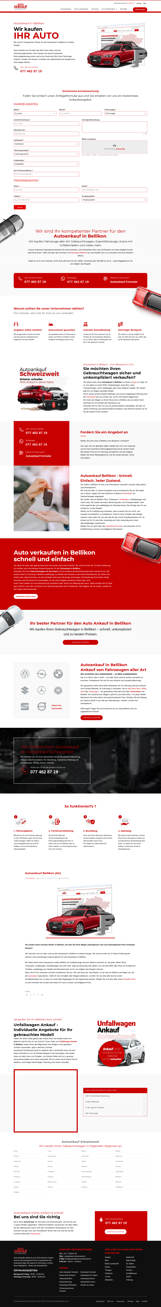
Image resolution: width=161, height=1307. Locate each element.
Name (17, 186)
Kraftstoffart (19, 160)
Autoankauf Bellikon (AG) (43, 873)
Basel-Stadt (130, 1260)
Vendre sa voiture (87, 1285)
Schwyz (129, 1270)
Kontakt (139, 3)
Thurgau (108, 1270)
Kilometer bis (20, 130)
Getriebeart (19, 140)
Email (85, 186)
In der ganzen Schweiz (95, 1107)
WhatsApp (72, 278)
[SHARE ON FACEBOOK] (30, 995)
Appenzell (130, 1257)
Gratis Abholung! (92, 1102)
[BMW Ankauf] (58, 674)
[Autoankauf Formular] (106, 278)
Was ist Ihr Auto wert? (119, 278)
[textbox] (33, 113)
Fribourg (129, 1280)
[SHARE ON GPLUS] (34, 995)
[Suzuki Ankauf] (25, 690)
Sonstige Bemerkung (91, 120)
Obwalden (109, 1280)
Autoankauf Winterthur (68, 1285)
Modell (62, 110)
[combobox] (35, 113)
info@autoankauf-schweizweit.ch (78, 1259)
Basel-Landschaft (112, 1264)
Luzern (107, 1276)
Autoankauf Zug (65, 1282)
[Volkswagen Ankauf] (25, 674)
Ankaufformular (129, 979)
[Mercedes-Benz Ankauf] (41, 690)
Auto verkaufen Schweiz (68, 1272)
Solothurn (108, 1273)
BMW (144, 689)
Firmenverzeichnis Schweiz (66, 1289)
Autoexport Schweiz (88, 1272)
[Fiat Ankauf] (58, 690)
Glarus (107, 1267)
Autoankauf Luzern (87, 1282)
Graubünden (131, 1267)
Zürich (128, 1276)
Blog (144, 3)
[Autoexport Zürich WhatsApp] (63, 278)
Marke (17, 110)
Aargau (134, 382)
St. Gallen (130, 1264)
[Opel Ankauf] (41, 674)
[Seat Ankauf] (25, 706)
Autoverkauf (35, 1234)
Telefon (17, 196)
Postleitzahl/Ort (88, 196)
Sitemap (130, 1301)
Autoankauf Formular (124, 281)
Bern (107, 1260)
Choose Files (120, 149)
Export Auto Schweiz (67, 1275)
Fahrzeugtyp (110, 110)
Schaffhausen (131, 1273)
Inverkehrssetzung (22, 120)
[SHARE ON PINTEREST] (38, 995)
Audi (82, 692)
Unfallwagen (124, 499)
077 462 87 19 (130, 3)
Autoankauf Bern (65, 1278)
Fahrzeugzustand (21, 150)
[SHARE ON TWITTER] (26, 995)
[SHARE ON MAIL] (42, 995)
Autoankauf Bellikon (78, 253)
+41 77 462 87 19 (70, 1254)
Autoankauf (91, 397)
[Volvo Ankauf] (41, 706)
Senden (19, 207)
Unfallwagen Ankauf (68, 1041)
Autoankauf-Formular (114, 526)
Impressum (120, 1301)
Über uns (110, 1301)
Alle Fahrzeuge (92, 1113)
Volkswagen (94, 692)
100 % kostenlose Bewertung (97, 1096)
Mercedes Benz (134, 689)
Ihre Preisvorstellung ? (23, 170)
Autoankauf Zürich (87, 1278)
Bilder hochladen (89, 139)
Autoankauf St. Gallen (88, 1275)
